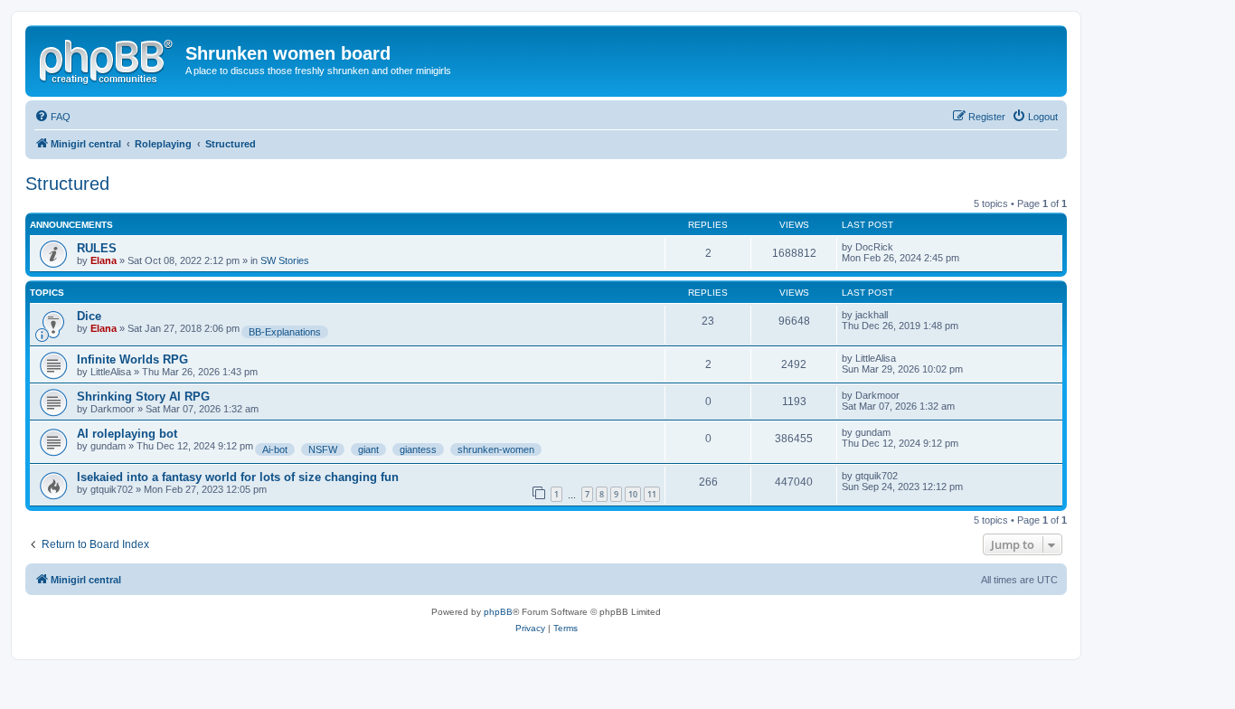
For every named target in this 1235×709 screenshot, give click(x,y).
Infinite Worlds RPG (132, 359)
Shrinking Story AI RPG (143, 396)
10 (632, 494)
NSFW (322, 449)
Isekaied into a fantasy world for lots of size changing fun (238, 477)
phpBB (498, 612)
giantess (418, 449)
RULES (97, 248)
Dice (89, 316)
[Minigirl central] (107, 59)
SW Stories (284, 260)
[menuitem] (52, 117)
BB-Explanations (285, 331)
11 (651, 494)
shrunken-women (495, 449)
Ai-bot (275, 449)
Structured (67, 184)
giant (368, 449)
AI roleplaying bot (127, 433)
